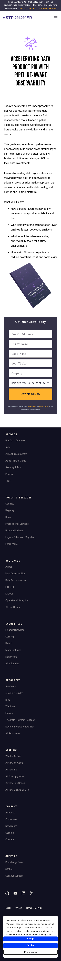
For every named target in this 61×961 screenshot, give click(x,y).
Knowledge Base (14, 862)
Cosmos (9, 503)
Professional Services (17, 523)
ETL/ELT (9, 587)
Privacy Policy (32, 406)
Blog (7, 699)
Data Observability (15, 573)
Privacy (18, 908)
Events (9, 713)
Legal (8, 908)
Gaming (9, 636)
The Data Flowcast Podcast (20, 720)
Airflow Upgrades (14, 776)
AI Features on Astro (16, 454)
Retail (8, 643)
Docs (8, 517)
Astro (8, 447)
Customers (11, 819)
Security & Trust (13, 467)
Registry (9, 510)
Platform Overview (15, 440)
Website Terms (43, 406)
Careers (9, 832)
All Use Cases (12, 607)
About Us (10, 812)
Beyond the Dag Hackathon (19, 726)
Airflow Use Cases (15, 783)
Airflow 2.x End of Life (17, 789)
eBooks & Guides (14, 693)
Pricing (9, 474)
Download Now (30, 394)
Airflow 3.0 (11, 769)
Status (9, 869)
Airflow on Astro (14, 763)
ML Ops (9, 593)
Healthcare (11, 656)
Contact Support (14, 875)
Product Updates (14, 530)
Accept (30, 938)
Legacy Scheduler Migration (20, 537)
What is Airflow (13, 756)
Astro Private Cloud (15, 460)
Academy (10, 686)
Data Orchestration (15, 580)
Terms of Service (34, 908)
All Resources (12, 733)
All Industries (12, 663)
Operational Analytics (16, 600)
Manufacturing (13, 650)
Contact (9, 839)
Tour (7, 480)
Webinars (10, 706)
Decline (30, 945)
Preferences (30, 952)
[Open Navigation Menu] (55, 18)
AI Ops (8, 566)
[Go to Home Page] (28, 18)
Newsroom (11, 826)
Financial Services (14, 630)
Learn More (11, 544)
